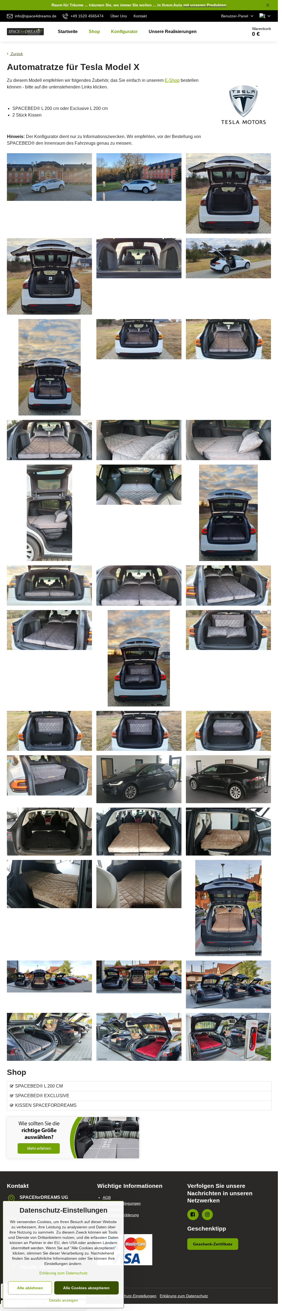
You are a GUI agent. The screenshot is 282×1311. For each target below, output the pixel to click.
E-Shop (172, 80)
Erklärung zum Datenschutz (184, 1296)
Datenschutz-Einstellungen (133, 1296)
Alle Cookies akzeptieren (86, 1288)
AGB (107, 1197)
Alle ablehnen (30, 1288)
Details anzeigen (63, 1300)
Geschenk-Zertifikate (212, 1244)
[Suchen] (228, 31)
